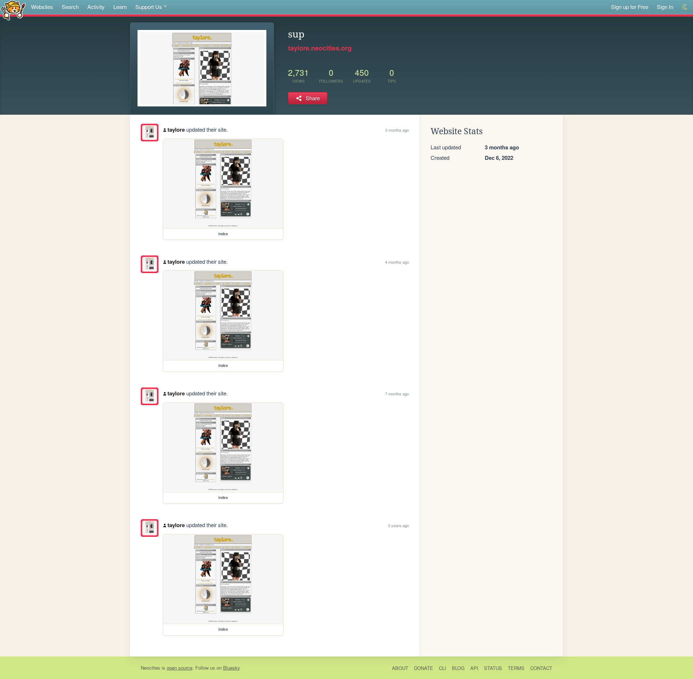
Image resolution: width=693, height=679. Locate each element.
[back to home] (13, 10)
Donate (423, 668)
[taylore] (149, 132)
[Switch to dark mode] (685, 7)
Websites (42, 6)
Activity (96, 6)
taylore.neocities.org (320, 48)
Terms (516, 668)
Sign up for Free (629, 6)
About (400, 668)
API (474, 668)
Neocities (150, 667)
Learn (120, 6)
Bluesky (231, 667)
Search (70, 6)
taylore (176, 129)
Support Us (148, 6)
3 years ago (398, 525)
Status (493, 668)
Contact (541, 668)
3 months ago (397, 130)
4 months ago (397, 262)
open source (179, 667)
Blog (458, 668)
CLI (442, 668)
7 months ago (397, 394)
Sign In (665, 6)
